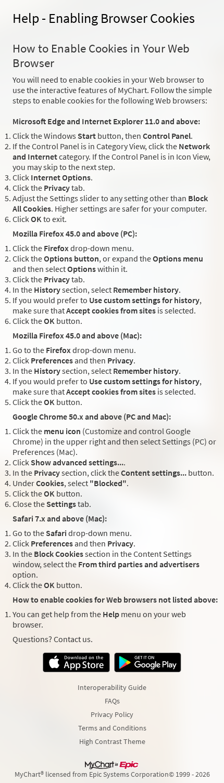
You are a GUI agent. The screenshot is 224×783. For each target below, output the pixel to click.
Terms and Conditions (112, 728)
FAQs (112, 701)
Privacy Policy (112, 714)
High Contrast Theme (112, 741)
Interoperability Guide (112, 687)
